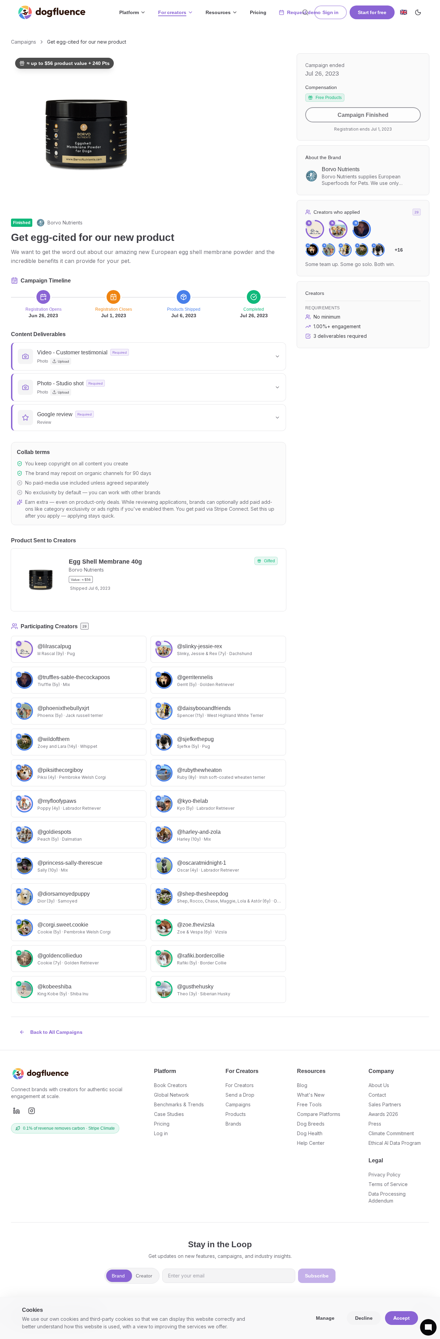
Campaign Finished (363, 114)
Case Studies (169, 1114)
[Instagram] (31, 1110)
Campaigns (23, 42)
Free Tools (309, 1104)
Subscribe (317, 1276)
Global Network (171, 1095)
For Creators (240, 1085)
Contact (377, 1095)
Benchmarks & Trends (179, 1104)
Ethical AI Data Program (394, 1143)
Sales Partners (384, 1104)
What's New (310, 1095)
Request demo (304, 12)
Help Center (310, 1143)
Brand (118, 1276)
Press (374, 1124)
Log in (161, 1133)
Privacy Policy (384, 1174)
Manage (325, 1318)
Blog (302, 1085)
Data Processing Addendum (387, 1197)
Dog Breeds (310, 1124)
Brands (233, 1124)
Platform (129, 12)
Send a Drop (240, 1095)
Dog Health (309, 1133)
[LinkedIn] (16, 1110)
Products (236, 1114)
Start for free (372, 12)
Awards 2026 (383, 1114)
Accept (401, 1318)
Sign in (330, 12)
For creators (172, 12)
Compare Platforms (318, 1114)
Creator (144, 1276)
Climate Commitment (391, 1133)
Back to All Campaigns (56, 1032)
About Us (378, 1085)
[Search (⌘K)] (305, 12)
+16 (399, 250)
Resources (218, 12)
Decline (364, 1318)
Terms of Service (388, 1184)
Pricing (258, 12)
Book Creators (170, 1085)
